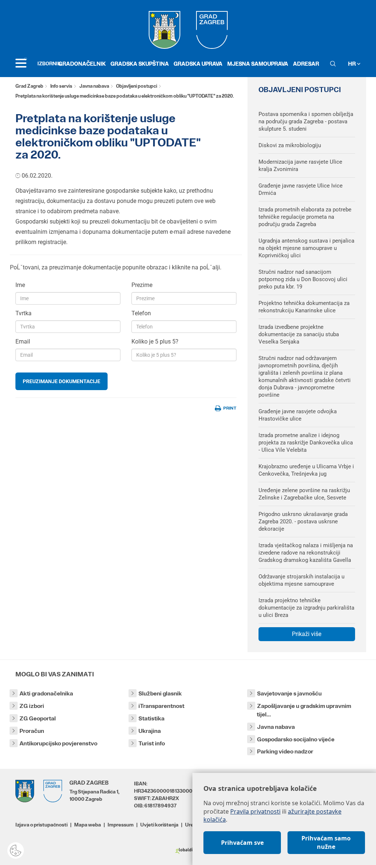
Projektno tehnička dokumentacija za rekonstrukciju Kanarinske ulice (304, 307)
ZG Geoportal (37, 718)
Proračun (31, 731)
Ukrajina (149, 731)
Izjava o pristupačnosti (41, 825)
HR (352, 64)
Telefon (141, 313)
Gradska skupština (140, 64)
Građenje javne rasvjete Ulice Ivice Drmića (300, 189)
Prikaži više (306, 633)
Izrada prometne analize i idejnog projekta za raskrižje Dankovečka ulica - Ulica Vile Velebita (305, 442)
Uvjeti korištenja (159, 825)
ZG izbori (31, 706)
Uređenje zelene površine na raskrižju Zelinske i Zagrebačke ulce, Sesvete (304, 494)
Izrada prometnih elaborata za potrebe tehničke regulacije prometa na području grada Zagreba (304, 217)
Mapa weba (87, 825)
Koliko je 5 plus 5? (154, 341)
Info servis (61, 86)
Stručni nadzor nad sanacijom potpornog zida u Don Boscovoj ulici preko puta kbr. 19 (302, 279)
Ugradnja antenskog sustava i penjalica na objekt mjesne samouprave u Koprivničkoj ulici (306, 248)
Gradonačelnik (82, 64)
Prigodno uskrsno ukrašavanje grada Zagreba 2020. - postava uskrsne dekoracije (303, 521)
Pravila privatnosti (255, 811)
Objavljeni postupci (136, 86)
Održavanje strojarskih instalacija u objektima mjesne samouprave (301, 580)
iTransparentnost (161, 706)
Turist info (151, 743)
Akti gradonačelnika (46, 693)
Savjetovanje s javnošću (289, 693)
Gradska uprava (198, 64)
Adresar (306, 64)
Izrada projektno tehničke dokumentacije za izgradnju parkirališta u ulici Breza (306, 607)
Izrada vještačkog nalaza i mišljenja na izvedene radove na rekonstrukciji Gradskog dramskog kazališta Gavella (305, 552)
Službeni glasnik (160, 693)
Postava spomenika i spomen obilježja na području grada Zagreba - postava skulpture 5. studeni (305, 121)
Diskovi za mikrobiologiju (289, 145)
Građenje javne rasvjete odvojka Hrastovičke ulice (297, 415)
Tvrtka (23, 313)
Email (22, 341)
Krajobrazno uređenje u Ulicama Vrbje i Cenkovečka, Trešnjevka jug (306, 470)
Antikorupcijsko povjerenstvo (58, 743)
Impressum (121, 825)
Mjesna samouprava (257, 64)
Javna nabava (94, 86)
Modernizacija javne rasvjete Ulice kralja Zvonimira (300, 165)
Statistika (151, 718)
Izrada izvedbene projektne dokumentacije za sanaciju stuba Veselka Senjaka (298, 334)
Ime (20, 284)
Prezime (141, 284)
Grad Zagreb (29, 86)
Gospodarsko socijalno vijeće (296, 739)
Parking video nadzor (285, 751)
